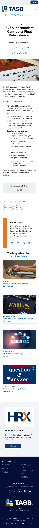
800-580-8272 (13, 487)
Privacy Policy (10, 524)
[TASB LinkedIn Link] (20, 491)
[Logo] (13, 9)
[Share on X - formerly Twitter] (16, 48)
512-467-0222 (28, 487)
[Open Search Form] (26, 2)
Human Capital (9, 202)
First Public (6, 472)
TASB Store (25, 477)
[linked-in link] (29, 242)
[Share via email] (28, 48)
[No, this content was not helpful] (21, 190)
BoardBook (6, 465)
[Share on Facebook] (11, 48)
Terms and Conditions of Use (25, 524)
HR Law (18, 207)
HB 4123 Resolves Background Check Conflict (17, 355)
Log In (34, 2)
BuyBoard (5, 468)
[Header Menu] (35, 9)
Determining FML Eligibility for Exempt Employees (18, 320)
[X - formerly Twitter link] (23, 242)
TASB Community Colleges (27, 472)
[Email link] (12, 242)
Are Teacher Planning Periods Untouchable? (14, 390)
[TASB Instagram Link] (25, 491)
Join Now (13, 446)
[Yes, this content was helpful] (18, 190)
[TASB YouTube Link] (30, 491)
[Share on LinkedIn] (22, 48)
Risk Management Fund (27, 466)
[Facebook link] (18, 242)
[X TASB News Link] (14, 491)
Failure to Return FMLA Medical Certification (15, 285)
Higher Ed (21, 202)
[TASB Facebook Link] (9, 491)
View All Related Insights (18, 256)
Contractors (8, 207)
